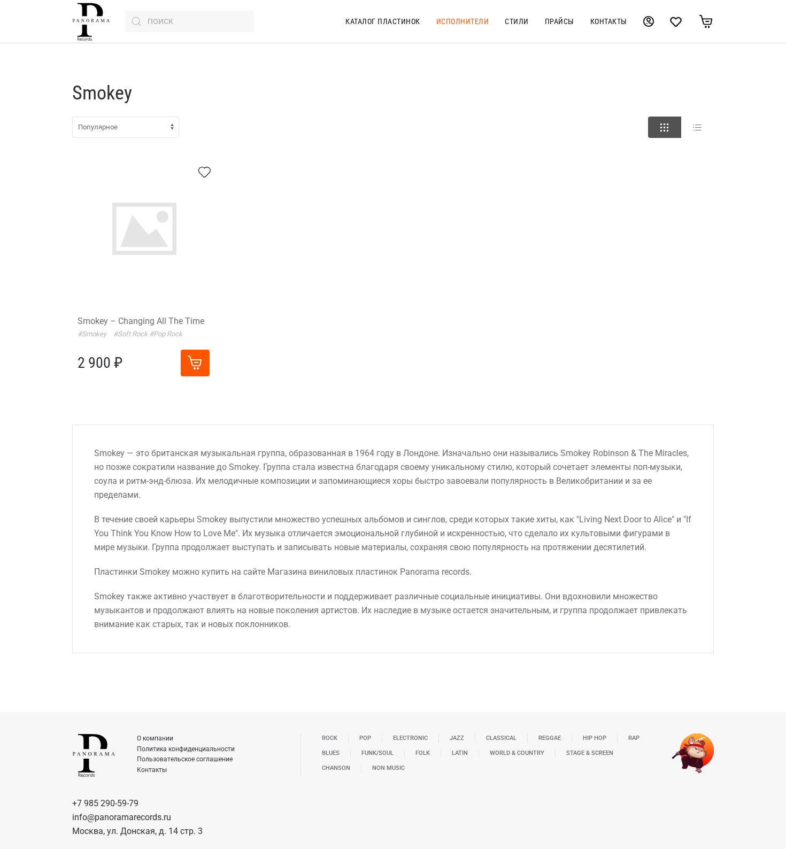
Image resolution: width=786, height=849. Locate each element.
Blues (331, 753)
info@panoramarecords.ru (121, 817)
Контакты (608, 21)
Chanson (336, 768)
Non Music (388, 768)
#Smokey (93, 334)
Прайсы (559, 21)
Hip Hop (594, 738)
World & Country (517, 753)
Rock (329, 738)
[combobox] (190, 21)
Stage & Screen (589, 753)
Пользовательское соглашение (185, 759)
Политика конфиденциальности (186, 749)
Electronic (410, 738)
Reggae (549, 738)
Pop (365, 738)
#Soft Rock (131, 334)
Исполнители (462, 21)
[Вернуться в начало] (91, 21)
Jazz (457, 738)
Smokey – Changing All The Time (141, 321)
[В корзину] (195, 363)
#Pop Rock (165, 334)
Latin (460, 753)
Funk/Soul (377, 753)
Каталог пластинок (382, 21)
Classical (501, 738)
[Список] (697, 127)
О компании (155, 738)
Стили (517, 21)
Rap (633, 738)
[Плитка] (664, 127)
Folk (422, 753)
